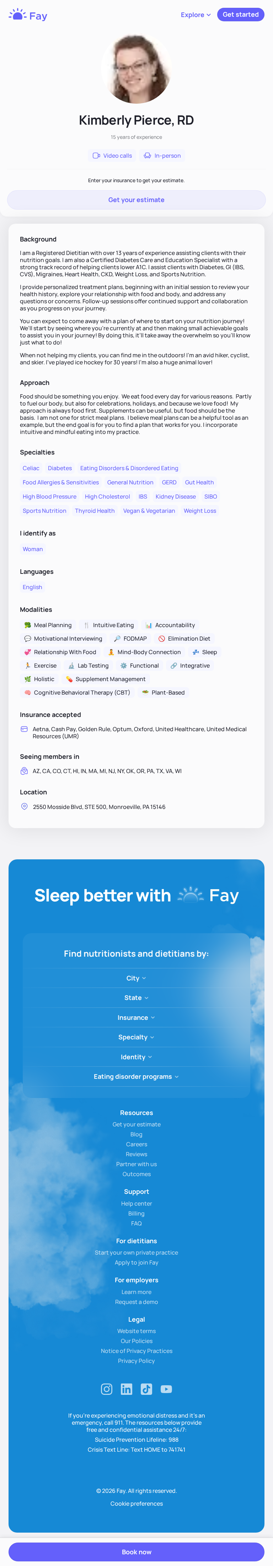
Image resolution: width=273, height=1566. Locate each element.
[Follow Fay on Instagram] (106, 1389)
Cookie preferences (137, 1503)
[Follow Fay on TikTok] (146, 1389)
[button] (196, 14)
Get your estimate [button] (136, 199)
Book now (136, 1552)
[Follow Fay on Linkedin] (126, 1389)
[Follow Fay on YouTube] (166, 1389)
